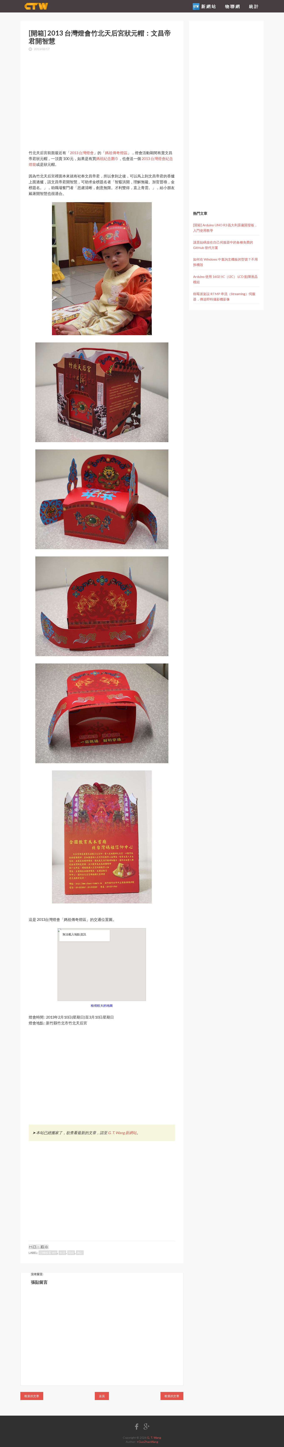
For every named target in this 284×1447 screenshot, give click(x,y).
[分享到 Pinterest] (46, 1247)
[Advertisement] (102, 89)
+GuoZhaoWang (147, 1441)
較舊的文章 (172, 1396)
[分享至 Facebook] (42, 1247)
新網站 (208, 6)
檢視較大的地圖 (102, 1005)
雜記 (80, 1252)
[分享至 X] (38, 1247)
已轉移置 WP (48, 1252)
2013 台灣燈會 (82, 152)
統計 (254, 6)
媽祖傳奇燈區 (116, 152)
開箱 (71, 1252)
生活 (62, 1252)
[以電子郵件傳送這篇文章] (30, 1247)
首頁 (102, 1396)
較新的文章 (32, 1396)
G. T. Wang (154, 1437)
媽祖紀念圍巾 (107, 158)
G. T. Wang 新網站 (122, 1132)
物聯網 (233, 6)
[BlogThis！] (34, 1247)
